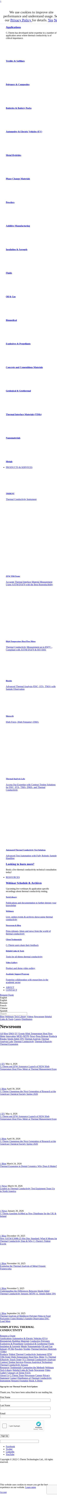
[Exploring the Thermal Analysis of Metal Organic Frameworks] (28, 1252)
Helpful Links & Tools (23, 1370)
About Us (4, 1375)
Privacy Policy (21, 20)
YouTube (10, 1454)
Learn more (30, 1487)
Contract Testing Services (12, 1362)
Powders (19, 1349)
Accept (3, 1492)
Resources (5, 1367)
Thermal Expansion (9, 1044)
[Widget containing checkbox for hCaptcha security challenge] (22, 1425)
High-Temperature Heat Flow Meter (27, 1357)
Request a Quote (7, 1336)
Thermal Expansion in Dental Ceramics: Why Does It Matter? (28, 1166)
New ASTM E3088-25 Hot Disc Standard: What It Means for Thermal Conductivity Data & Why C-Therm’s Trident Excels (28, 1241)
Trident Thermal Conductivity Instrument (27, 1354)
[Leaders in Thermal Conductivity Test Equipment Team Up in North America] (28, 1175)
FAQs (28, 1373)
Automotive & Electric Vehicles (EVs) (30, 1338)
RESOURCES (13, 877)
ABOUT (10, 987)
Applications (13, 27)
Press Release (42, 1036)
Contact (13, 1378)
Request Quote (7, 995)
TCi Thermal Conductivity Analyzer (39, 1359)
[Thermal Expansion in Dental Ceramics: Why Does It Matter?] (28, 1152)
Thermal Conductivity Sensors (14, 1365)
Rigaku (3, 1039)
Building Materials (20, 1341)
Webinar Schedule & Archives (24, 883)
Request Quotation (19, 1380)
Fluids (51, 1343)
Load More (5, 1321)
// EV (2, 1064)
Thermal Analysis (32, 1039)
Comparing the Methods (33, 1367)
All (1, 1033)
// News (3, 1186)
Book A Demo (36, 1380)
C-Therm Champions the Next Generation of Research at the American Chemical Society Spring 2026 (28, 1092)
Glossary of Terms (15, 1373)
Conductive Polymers (40, 1341)
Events (21, 1033)
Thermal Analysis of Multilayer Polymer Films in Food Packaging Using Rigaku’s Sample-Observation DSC (25, 1317)
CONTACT (11, 990)
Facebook (10, 1446)
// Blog (3, 1089)
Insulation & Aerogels (10, 1346)
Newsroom (39, 1016)
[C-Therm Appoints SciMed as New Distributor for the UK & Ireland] (28, 1200)
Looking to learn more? (20, 864)
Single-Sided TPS (15, 1039)
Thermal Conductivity (24, 1041)
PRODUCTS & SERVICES (19, 467)
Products (53, 1036)
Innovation (11, 1036)
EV (16, 1033)
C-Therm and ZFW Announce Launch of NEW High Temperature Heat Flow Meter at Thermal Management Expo (28, 1067)
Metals (24, 1346)
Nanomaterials (34, 1346)
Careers (17, 1019)
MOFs (20, 1036)
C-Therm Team (17, 1375)
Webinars (9, 1016)
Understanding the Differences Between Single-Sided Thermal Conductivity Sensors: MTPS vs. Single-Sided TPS (28, 1292)
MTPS (26, 1036)
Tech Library (20, 1016)
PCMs (11, 1349)
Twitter (9, 1449)
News (32, 1036)
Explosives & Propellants (11, 1343)
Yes (50, 20)
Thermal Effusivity (43, 1041)
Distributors (26, 1019)
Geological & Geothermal (36, 1343)
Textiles (26, 1349)
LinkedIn (10, 1451)
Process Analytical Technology (38, 1362)
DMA (11, 1033)
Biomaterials (6, 1341)
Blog (2, 1016)
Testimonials (16, 1367)
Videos (30, 1016)
